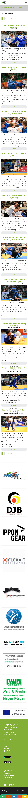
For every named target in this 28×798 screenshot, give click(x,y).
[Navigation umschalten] (26, 2)
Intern (6, 745)
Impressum (7, 750)
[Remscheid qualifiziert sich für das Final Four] (14, 81)
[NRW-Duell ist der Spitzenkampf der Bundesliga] (14, 209)
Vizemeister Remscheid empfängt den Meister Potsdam (14, 280)
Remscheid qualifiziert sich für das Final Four (14, 68)
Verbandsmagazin (9, 777)
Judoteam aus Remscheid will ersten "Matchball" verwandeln (14, 112)
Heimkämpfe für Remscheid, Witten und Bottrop (14, 411)
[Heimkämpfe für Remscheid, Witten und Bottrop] (14, 424)
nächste (10, 18)
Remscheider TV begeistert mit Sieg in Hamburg (14, 325)
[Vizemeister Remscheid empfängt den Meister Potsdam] (14, 293)
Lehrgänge (7, 773)
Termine (6, 772)
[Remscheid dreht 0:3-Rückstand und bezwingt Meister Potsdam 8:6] (14, 251)
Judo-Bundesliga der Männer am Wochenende (14, 26)
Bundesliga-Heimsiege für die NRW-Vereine (14, 369)
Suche (5, 746)
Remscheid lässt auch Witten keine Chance (14, 154)
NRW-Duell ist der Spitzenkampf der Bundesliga (14, 196)
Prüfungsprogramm (9, 775)
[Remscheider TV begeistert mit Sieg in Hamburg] (14, 337)
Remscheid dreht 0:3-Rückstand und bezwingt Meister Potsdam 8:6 (14, 238)
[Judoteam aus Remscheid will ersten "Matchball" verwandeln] (14, 125)
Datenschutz (7, 752)
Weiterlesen (14, 62)
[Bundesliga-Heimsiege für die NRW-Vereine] (14, 382)
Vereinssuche (8, 770)
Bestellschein (8, 780)
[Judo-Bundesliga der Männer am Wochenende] (14, 39)
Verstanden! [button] (14, 795)
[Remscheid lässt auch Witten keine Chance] (14, 167)
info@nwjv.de (12, 734)
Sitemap (6, 748)
